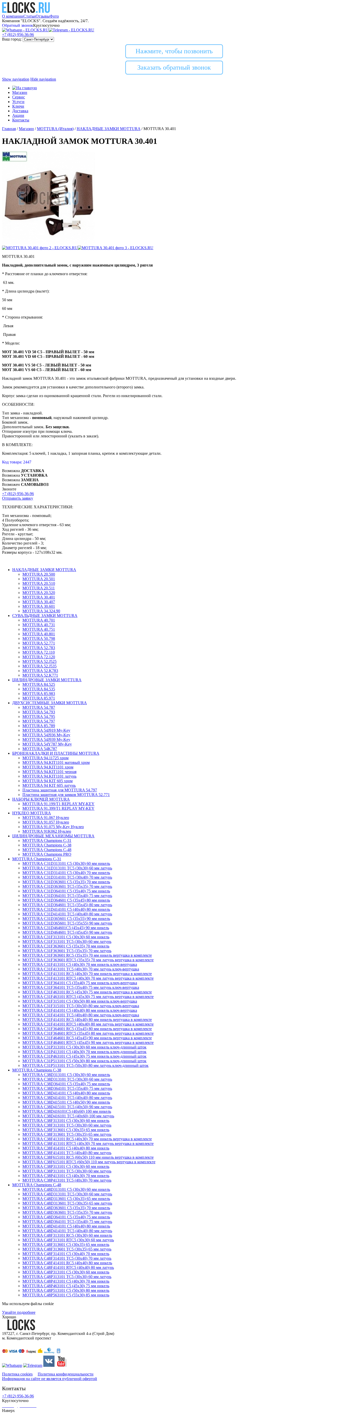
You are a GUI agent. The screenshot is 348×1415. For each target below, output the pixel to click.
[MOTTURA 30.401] (48, 243)
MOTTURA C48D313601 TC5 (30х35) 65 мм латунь (67, 1203)
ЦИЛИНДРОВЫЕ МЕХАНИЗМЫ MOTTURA (53, 836)
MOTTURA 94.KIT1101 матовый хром (56, 762)
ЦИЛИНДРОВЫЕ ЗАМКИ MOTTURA (47, 680)
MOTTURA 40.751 (38, 629)
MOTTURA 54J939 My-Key (46, 739)
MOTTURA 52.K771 (40, 675)
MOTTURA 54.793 (38, 712)
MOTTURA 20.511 (38, 588)
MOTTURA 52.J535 (39, 666)
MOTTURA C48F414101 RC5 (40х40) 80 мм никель (67, 1263)
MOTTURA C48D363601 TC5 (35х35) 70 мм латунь (67, 1212)
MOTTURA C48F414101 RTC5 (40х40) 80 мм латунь (68, 1267)
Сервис (18, 97)
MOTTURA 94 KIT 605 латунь (49, 785)
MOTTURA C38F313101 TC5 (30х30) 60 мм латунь (66, 1125)
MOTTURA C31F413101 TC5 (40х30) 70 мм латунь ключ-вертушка (80, 969)
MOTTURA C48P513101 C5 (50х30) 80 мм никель (65, 1290)
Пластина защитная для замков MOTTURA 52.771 (66, 794)
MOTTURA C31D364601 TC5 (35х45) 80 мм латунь (67, 905)
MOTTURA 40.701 (38, 620)
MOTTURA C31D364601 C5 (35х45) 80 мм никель (66, 900)
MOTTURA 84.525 (38, 684)
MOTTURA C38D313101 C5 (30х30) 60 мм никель (66, 1074)
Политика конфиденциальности (65, 1374)
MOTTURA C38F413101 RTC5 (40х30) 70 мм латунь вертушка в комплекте (88, 1143)
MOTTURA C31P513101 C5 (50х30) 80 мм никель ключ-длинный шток (84, 1061)
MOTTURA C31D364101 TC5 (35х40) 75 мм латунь (67, 895)
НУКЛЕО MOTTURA (31, 813)
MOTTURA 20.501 (38, 579)
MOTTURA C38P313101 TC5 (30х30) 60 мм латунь (66, 1171)
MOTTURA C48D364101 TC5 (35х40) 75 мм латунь (67, 1221)
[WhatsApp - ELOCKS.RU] (12, 1365)
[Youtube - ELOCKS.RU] (61, 1365)
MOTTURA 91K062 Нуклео (46, 831)
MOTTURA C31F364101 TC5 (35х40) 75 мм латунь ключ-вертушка (80, 987)
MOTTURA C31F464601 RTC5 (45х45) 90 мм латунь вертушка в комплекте (88, 1042)
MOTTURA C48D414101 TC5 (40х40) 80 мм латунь (67, 1231)
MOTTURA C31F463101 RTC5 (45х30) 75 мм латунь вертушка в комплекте (88, 996)
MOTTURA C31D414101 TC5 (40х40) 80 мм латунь (67, 914)
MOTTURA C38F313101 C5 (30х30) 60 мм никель (65, 1120)
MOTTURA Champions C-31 (46, 840)
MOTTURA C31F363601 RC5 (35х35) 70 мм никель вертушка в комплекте (87, 955)
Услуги (18, 101)
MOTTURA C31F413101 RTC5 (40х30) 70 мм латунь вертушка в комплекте (88, 978)
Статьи (29, 16)
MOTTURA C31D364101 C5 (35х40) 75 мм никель (66, 891)
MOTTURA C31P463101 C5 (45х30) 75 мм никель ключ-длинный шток (84, 1056)
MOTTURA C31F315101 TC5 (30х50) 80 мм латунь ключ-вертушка (80, 1006)
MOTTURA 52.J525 (39, 661)
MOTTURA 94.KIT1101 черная (49, 771)
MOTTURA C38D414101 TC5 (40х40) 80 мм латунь (67, 1097)
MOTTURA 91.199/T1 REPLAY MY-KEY (58, 804)
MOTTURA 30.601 (38, 606)
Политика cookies (17, 1374)
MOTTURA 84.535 (38, 689)
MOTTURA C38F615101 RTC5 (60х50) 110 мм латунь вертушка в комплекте (88, 1162)
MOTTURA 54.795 (38, 716)
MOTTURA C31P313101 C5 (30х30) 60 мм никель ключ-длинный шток (84, 1047)
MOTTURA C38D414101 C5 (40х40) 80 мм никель (66, 1093)
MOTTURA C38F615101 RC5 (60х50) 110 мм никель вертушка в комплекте (88, 1157)
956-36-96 (18, 34)
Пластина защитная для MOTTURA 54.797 (59, 790)
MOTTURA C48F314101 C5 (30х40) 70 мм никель (65, 1254)
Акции (18, 115)
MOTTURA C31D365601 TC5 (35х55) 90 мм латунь (67, 923)
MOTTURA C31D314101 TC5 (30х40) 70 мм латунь (67, 877)
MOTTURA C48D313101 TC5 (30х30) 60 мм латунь (67, 1194)
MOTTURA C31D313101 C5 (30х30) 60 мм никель (66, 863)
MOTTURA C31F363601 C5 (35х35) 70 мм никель (65, 946)
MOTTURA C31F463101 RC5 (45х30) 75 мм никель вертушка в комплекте (87, 992)
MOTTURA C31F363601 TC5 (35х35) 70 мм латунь (66, 951)
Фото (54, 16)
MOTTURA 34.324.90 (41, 611)
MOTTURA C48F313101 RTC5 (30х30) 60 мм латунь (68, 1240)
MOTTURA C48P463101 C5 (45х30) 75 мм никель (65, 1286)
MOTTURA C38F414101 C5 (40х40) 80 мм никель (65, 1148)
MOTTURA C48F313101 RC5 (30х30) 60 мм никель (67, 1235)
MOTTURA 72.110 (38, 652)
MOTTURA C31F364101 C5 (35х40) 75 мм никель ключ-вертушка (79, 983)
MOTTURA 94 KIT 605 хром (47, 781)
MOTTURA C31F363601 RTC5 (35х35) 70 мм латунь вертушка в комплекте (88, 960)
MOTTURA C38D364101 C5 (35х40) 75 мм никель (66, 1084)
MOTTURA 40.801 (38, 634)
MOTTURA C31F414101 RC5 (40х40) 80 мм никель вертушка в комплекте (87, 1019)
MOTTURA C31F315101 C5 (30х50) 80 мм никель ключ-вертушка (79, 1001)
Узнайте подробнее (18, 1312)
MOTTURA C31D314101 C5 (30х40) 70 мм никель (66, 872)
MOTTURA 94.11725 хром (45, 758)
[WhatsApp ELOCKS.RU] (25, 30)
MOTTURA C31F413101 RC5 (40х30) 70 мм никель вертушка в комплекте (87, 973)
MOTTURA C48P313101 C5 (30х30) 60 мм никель (65, 1272)
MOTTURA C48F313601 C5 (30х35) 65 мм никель (65, 1244)
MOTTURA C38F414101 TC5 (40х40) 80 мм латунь (66, 1153)
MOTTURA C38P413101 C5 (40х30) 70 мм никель (65, 1175)
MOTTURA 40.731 (38, 625)
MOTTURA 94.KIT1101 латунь (49, 776)
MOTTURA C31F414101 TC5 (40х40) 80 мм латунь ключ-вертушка (80, 1015)
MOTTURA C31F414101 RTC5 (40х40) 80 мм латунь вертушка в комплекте (88, 1024)
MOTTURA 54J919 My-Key (46, 730)
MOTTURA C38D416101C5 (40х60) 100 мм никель (66, 1111)
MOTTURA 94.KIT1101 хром (47, 767)
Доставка (20, 111)
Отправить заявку (17, 498)
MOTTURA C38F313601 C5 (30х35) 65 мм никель (65, 1130)
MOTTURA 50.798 (38, 638)
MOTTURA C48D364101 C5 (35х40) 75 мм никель (66, 1217)
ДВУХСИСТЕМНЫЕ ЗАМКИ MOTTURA (49, 703)
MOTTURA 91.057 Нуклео (45, 822)
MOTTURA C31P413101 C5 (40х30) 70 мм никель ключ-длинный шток (84, 1052)
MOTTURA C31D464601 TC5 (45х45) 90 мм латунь (67, 932)
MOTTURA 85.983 (38, 693)
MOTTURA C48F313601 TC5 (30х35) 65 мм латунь (66, 1249)
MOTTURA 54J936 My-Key (46, 735)
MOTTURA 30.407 (38, 602)
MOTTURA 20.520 (38, 592)
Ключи (18, 106)
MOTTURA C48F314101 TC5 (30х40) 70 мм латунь (66, 1258)
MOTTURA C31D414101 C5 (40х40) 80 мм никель (66, 909)
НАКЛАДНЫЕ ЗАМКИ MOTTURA (44, 569)
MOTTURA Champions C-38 (46, 845)
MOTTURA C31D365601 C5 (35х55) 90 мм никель (66, 918)
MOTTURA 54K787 (39, 749)
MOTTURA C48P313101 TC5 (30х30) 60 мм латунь (66, 1276)
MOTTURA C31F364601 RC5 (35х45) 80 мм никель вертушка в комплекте (87, 1029)
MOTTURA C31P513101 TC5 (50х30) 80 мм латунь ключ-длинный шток (85, 1065)
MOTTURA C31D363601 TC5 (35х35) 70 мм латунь (67, 886)
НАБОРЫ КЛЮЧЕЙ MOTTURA (41, 799)
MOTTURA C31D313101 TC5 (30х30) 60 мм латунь (67, 868)
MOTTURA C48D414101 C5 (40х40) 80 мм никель (66, 1226)
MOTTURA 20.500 (38, 574)
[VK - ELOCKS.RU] (49, 1365)
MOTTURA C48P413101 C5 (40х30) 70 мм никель (65, 1281)
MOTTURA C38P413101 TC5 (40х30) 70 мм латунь (66, 1180)
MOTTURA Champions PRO (46, 854)
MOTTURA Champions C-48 (46, 850)
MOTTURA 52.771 (38, 643)
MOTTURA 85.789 (38, 726)
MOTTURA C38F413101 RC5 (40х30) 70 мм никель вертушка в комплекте (87, 1139)
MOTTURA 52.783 (38, 648)
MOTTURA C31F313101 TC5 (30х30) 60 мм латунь (66, 941)
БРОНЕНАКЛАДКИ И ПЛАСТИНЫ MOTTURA (55, 753)
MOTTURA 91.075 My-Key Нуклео (53, 827)
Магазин (19, 92)
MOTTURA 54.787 (38, 707)
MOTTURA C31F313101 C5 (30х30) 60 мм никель (65, 937)
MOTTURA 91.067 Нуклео (45, 817)
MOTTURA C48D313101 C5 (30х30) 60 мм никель (66, 1189)
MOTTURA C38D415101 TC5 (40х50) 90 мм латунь (67, 1107)
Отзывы (43, 16)
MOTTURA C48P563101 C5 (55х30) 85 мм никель (65, 1295)
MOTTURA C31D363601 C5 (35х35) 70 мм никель (66, 882)
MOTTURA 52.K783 (40, 670)
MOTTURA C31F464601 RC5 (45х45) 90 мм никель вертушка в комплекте (87, 1038)
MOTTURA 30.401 (38, 597)
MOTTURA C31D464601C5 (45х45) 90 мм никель (65, 928)
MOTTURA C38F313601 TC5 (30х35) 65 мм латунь (66, 1134)
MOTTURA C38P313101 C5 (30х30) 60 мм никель (65, 1166)
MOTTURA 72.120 (38, 657)
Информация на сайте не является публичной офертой (49, 1378)
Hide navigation (43, 79)
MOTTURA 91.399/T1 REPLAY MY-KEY (58, 808)
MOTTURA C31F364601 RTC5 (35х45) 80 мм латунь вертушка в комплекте (88, 1033)
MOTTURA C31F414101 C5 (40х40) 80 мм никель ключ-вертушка (79, 1010)
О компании (12, 16)
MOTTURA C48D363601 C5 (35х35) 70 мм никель (66, 1208)
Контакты (20, 120)
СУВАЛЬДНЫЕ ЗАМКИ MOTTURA (44, 615)
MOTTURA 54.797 (38, 721)
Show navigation (15, 79)
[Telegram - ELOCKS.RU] (32, 1365)
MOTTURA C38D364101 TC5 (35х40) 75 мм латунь (67, 1088)
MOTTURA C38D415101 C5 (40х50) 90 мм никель (66, 1102)
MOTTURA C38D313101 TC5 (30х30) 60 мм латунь (67, 1079)
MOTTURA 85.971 (38, 698)
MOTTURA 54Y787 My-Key (47, 744)
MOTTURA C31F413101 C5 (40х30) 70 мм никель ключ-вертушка (79, 964)
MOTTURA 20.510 (38, 583)
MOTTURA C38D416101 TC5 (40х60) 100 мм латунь (68, 1116)
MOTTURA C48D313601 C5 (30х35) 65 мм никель (66, 1198)
